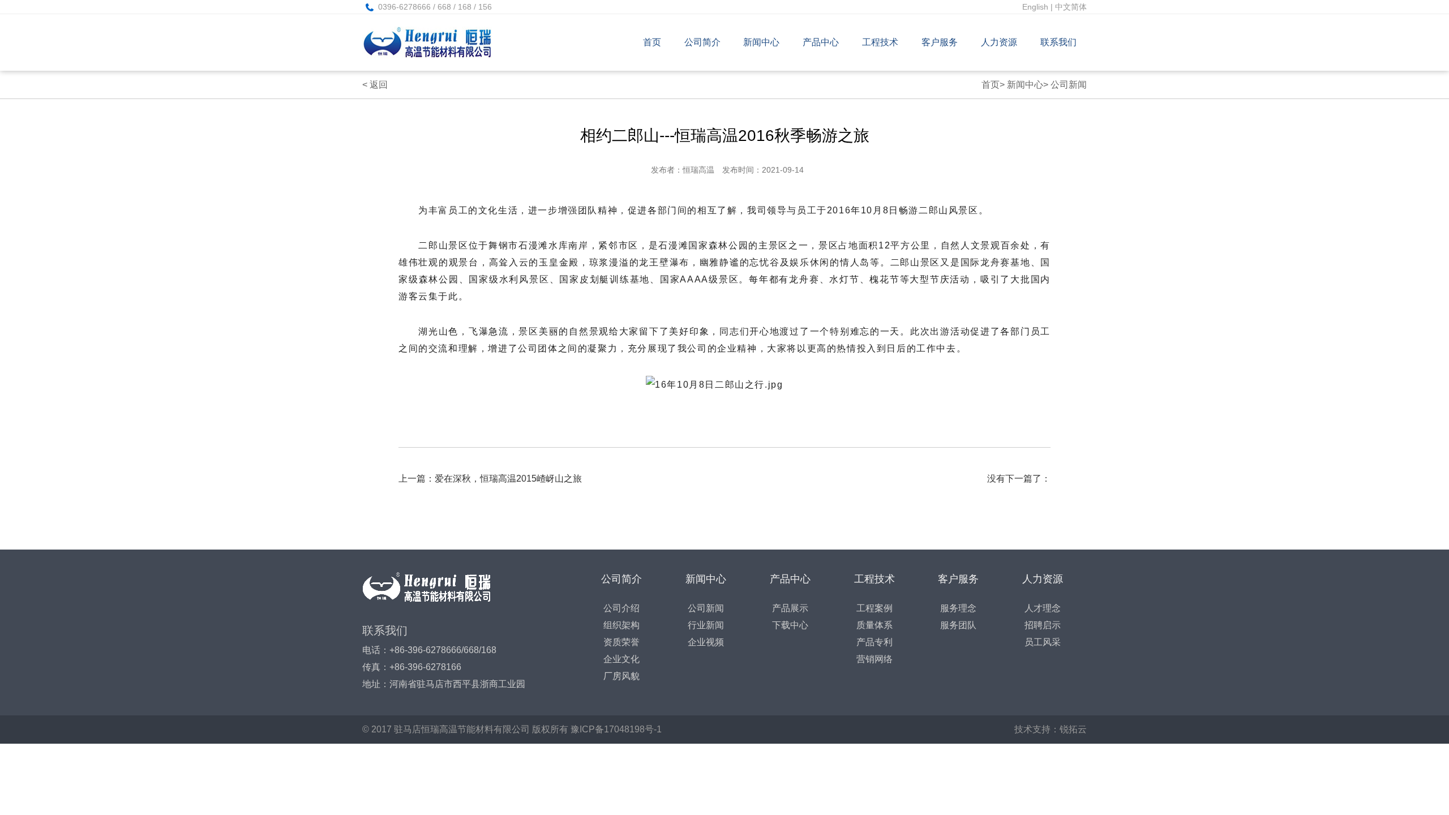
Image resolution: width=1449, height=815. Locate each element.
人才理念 (1042, 608)
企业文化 (621, 659)
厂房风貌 (621, 676)
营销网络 (874, 659)
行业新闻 (706, 625)
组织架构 (621, 625)
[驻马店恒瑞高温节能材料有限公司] (434, 42)
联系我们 (1058, 42)
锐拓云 (1073, 729)
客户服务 (939, 42)
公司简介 (702, 42)
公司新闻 (1069, 84)
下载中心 (790, 625)
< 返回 (375, 84)
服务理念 (958, 608)
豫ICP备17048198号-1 (616, 729)
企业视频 (706, 642)
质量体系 (874, 625)
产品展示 (790, 608)
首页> (993, 84)
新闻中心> (1027, 84)
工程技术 (880, 42)
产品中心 (821, 42)
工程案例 (874, 608)
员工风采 (1042, 642)
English (1035, 6)
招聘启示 (1042, 625)
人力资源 (999, 42)
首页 (652, 42)
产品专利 (874, 642)
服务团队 (958, 625)
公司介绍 (621, 608)
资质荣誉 (621, 642)
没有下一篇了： (1019, 478)
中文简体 (1071, 6)
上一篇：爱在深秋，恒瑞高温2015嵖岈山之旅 (490, 478)
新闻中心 (761, 42)
